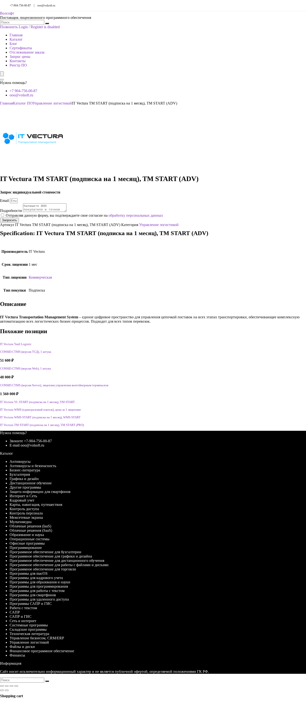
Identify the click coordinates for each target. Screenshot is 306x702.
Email (5, 201)
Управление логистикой (52, 103)
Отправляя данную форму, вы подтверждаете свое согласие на (84, 215)
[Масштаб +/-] (2, 686)
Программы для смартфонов (33, 595)
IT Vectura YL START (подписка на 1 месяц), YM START (37, 402)
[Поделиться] (11, 686)
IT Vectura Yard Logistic (16, 344)
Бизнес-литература (25, 470)
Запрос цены (20, 57)
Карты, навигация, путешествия (36, 505)
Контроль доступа (24, 509)
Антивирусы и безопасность (33, 466)
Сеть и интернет (23, 621)
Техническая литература (29, 634)
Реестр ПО (18, 65)
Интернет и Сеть (23, 496)
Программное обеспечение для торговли (43, 569)
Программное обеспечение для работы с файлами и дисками (59, 565)
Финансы (17, 655)
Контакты (18, 61)
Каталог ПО (23, 103)
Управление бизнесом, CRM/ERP (37, 638)
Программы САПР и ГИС (31, 604)
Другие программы (25, 487)
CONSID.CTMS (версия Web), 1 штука (25, 368)
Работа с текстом (23, 608)
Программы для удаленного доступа (39, 599)
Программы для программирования (39, 586)
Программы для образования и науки (40, 582)
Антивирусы (20, 461)
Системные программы (29, 625)
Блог (13, 44)
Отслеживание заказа (27, 52)
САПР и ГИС (21, 616)
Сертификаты (21, 48)
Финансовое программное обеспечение (42, 651)
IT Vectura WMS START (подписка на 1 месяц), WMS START (40, 417)
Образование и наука (27, 535)
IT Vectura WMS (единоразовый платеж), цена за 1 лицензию (40, 409)
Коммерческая (40, 277)
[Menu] (2, 73)
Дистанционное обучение (31, 483)
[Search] (2, 79)
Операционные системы (29, 539)
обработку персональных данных (136, 215)
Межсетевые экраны (26, 517)
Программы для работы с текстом (37, 591)
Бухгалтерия (20, 474)
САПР (15, 612)
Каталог (16, 39)
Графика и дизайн (24, 479)
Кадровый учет (22, 500)
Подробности (11, 211)
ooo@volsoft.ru (46, 5)
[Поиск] (47, 23)
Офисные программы (27, 543)
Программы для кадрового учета (36, 578)
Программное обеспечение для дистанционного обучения (57, 560)
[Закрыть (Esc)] (16, 686)
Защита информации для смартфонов (40, 492)
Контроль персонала (26, 513)
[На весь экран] (7, 686)
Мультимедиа (21, 522)
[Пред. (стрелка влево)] (2, 690)
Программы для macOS (29, 573)
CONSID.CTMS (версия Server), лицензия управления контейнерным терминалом (54, 385)
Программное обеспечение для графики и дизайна (51, 556)
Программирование (26, 548)
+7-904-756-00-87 (20, 5)
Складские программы (28, 629)
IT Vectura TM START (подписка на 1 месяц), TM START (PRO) (42, 425)
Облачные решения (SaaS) (31, 530)
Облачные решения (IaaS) (30, 526)
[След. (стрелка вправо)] (7, 690)
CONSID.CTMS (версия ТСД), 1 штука (25, 352)
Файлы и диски (22, 647)
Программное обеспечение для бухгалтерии (45, 552)
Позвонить (9, 27)
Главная (16, 35)
